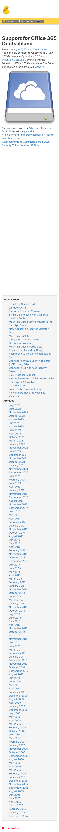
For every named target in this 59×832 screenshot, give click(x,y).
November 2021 (18, 458)
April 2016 (14, 546)
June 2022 (15, 451)
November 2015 (18, 554)
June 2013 (15, 617)
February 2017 (17, 522)
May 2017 (14, 515)
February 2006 (17, 773)
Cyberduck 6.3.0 (30, 56)
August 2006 (16, 759)
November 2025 (18, 412)
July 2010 (14, 677)
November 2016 (18, 529)
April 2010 (14, 688)
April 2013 (14, 624)
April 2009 (15, 702)
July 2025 (14, 423)
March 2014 (16, 600)
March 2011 (15, 649)
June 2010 (15, 681)
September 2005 (18, 787)
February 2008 (17, 727)
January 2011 (16, 656)
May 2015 (14, 571)
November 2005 (18, 784)
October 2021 (17, 461)
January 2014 (17, 603)
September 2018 (18, 497)
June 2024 (15, 430)
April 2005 (15, 801)
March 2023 (16, 440)
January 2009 (17, 706)
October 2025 (17, 415)
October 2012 (17, 631)
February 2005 (17, 808)
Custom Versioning (20, 343)
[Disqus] (29, 185)
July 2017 (14, 511)
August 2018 (16, 500)
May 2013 (14, 621)
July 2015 (14, 564)
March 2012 (16, 635)
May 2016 (14, 543)
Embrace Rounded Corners (24, 311)
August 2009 (16, 699)
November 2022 (18, 447)
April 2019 (14, 486)
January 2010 (17, 692)
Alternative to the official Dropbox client (32, 378)
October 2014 (17, 592)
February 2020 (17, 479)
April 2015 (14, 575)
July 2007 (14, 734)
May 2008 (15, 716)
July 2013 (14, 614)
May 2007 (14, 738)
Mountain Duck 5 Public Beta (25, 346)
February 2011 (17, 653)
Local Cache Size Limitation (25, 389)
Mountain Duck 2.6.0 (14, 59)
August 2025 (16, 419)
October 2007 (17, 731)
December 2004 (18, 816)
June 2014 (15, 596)
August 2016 (16, 536)
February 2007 (17, 741)
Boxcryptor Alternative (22, 382)
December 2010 (18, 660)
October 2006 (17, 752)
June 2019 (15, 483)
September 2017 (18, 507)
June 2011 (14, 646)
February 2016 (17, 550)
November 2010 (18, 663)
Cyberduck (34, 128)
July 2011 (14, 642)
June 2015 (15, 568)
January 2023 (17, 444)
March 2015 (16, 578)
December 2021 (18, 454)
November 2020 (18, 469)
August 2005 (16, 791)
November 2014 (18, 589)
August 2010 (16, 674)
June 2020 (15, 476)
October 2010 (17, 667)
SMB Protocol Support (22, 374)
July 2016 (14, 539)
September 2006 (18, 755)
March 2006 (16, 769)
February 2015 (17, 582)
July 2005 (14, 794)
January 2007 (17, 745)
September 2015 (18, 561)
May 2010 (14, 685)
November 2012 (18, 628)
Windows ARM (17, 307)
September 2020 (18, 472)
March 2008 (16, 723)
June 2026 (15, 408)
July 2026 (14, 405)
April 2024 (15, 433)
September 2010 (18, 670)
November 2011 (18, 638)
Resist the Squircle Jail (22, 304)
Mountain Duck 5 (19, 336)
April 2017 (14, 518)
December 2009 (18, 695)
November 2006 (18, 748)
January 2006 (17, 777)
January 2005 (17, 812)
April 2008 (15, 720)
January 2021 (17, 465)
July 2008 (14, 713)
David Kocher (40, 49)
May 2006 (15, 762)
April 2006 (15, 766)
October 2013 (17, 610)
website (39, 66)
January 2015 (17, 585)
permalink (29, 131)
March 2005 (16, 805)
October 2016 (17, 532)
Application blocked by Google (26, 350)
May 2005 (15, 798)
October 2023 (17, 437)
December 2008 (18, 709)
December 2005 (18, 780)
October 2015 (17, 557)
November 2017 (18, 504)
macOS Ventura (18, 385)
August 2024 (16, 426)
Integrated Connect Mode (24, 339)
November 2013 (18, 607)
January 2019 (17, 490)
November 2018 (18, 493)
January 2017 (16, 525)
